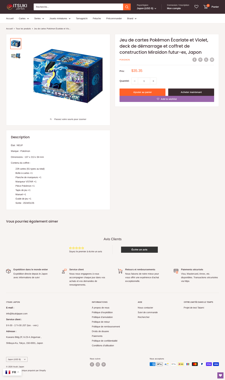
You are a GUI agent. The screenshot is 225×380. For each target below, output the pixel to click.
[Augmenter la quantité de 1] (153, 81)
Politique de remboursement (106, 326)
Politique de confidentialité (104, 340)
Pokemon (125, 60)
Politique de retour (101, 321)
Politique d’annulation (102, 317)
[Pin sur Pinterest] (200, 59)
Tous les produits (23, 28)
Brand (130, 18)
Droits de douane (100, 331)
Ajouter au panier (142, 92)
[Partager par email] (212, 59)
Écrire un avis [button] (139, 249)
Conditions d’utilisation (103, 345)
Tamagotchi (81, 18)
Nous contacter (145, 307)
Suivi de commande (148, 312)
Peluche (97, 18)
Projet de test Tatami (194, 307)
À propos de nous (100, 307)
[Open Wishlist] (220, 375)
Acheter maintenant (191, 92)
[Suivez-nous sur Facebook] (92, 364)
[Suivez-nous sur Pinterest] (103, 364)
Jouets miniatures (58, 18)
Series (37, 18)
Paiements (97, 336)
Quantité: (124, 81)
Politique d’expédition (102, 312)
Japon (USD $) (14, 359)
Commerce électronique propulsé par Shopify (26, 370)
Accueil (9, 18)
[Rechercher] (127, 7)
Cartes (22, 18)
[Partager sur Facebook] (194, 59)
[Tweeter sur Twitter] (206, 59)
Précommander (114, 18)
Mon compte (174, 8)
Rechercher (144, 317)
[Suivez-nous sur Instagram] (98, 364)
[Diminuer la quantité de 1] (134, 81)
